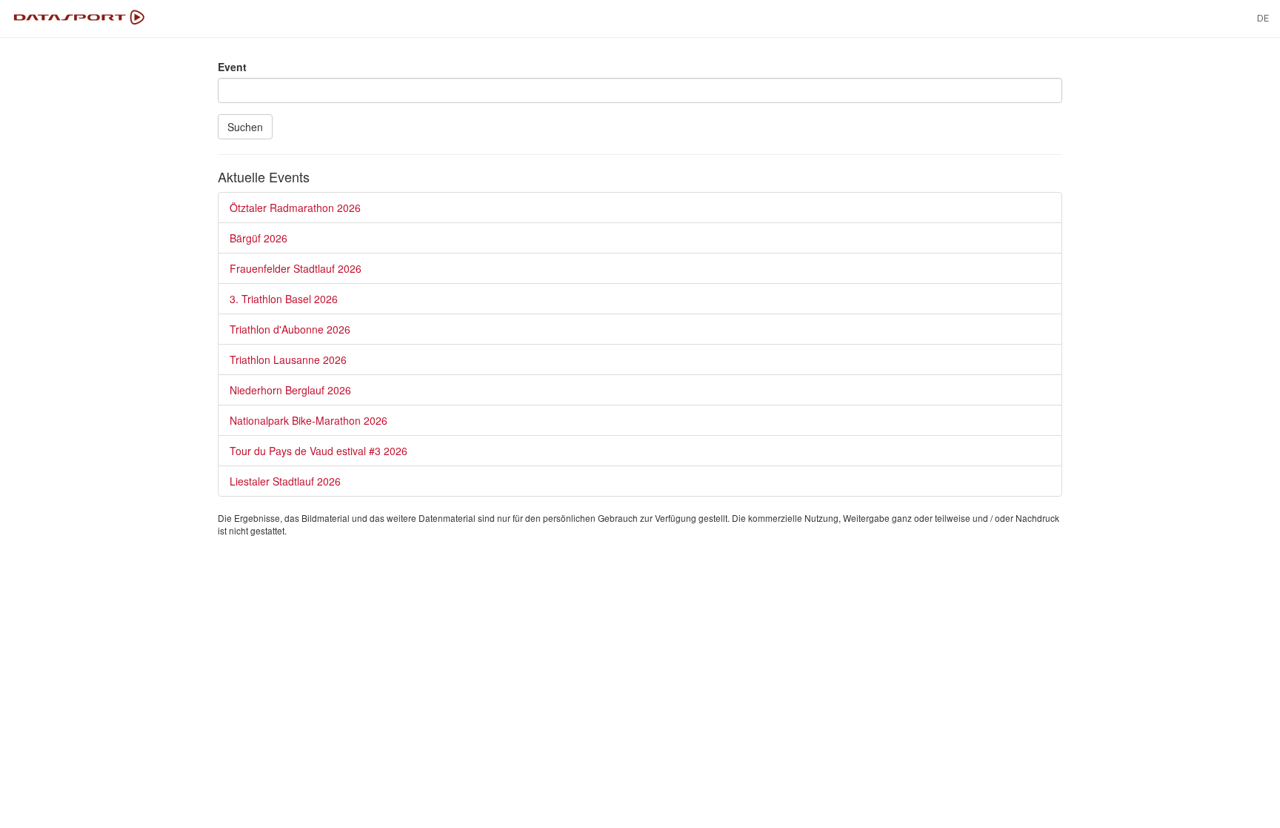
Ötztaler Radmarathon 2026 (295, 207)
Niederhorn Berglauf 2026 (290, 389)
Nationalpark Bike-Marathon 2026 (308, 420)
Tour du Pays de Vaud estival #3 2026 (318, 450)
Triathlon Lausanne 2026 (288, 359)
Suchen (245, 126)
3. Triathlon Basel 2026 (284, 298)
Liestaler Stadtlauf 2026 (285, 481)
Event (232, 66)
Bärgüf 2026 (258, 238)
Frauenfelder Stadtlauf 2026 (295, 268)
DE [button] (1263, 18)
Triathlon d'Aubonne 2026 (290, 329)
